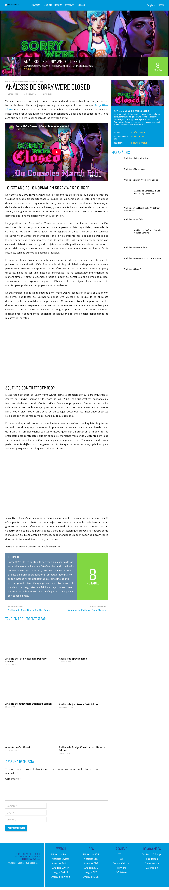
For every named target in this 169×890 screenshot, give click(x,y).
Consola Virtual (121, 863)
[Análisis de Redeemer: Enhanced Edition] (30, 685)
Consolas (35, 5)
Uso (38, 863)
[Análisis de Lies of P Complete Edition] (116, 181)
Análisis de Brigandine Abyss (137, 158)
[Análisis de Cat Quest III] (30, 728)
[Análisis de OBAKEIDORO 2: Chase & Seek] (116, 259)
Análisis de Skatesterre (134, 169)
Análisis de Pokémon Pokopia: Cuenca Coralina (148, 231)
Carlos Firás (13, 94)
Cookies (21, 863)
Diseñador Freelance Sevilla (31, 857)
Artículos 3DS (91, 876)
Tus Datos (30, 863)
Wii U (121, 854)
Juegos (81, 5)
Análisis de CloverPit (133, 269)
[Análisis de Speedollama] (83, 639)
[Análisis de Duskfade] (116, 220)
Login (161, 5)
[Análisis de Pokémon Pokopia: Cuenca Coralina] (121, 235)
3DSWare (121, 872)
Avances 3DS (91, 863)
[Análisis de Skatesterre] (116, 170)
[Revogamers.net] (12, 4)
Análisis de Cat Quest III (19, 747)
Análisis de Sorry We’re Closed (131, 110)
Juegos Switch (61, 872)
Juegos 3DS (91, 872)
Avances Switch (60, 863)
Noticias (58, 5)
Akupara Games (44, 65)
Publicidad (152, 858)
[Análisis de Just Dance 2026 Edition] (83, 685)
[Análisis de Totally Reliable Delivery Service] (30, 639)
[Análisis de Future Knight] (116, 249)
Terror (68, 65)
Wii (121, 858)
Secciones (69, 5)
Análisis (48, 5)
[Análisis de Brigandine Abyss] (116, 159)
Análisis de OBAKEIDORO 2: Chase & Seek (142, 258)
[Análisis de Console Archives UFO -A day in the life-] (121, 195)
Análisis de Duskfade (133, 219)
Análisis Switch (60, 867)
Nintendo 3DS (91, 854)
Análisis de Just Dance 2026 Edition (79, 704)
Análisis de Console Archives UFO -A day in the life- (147, 192)
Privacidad (12, 863)
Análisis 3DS (91, 867)
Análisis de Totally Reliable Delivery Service (26, 660)
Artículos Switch (60, 876)
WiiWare (121, 867)
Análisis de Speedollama (73, 658)
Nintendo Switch (87, 65)
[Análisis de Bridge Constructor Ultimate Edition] (83, 728)
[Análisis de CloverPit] (116, 270)
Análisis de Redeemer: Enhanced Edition (28, 703)
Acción (62, 65)
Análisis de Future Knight (135, 247)
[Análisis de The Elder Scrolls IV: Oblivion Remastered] (116, 209)
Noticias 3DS (91, 858)
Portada (8, 81)
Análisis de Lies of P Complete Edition (141, 180)
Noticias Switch (60, 858)
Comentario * (13, 778)
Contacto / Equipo (152, 854)
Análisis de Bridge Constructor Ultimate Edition (82, 749)
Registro (151, 5)
